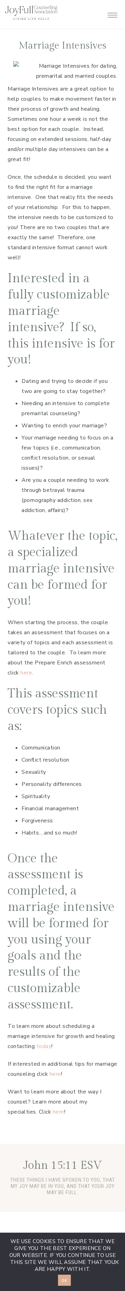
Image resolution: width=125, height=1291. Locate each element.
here (26, 673)
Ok (64, 1280)
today (44, 1046)
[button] (112, 13)
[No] (116, 1261)
